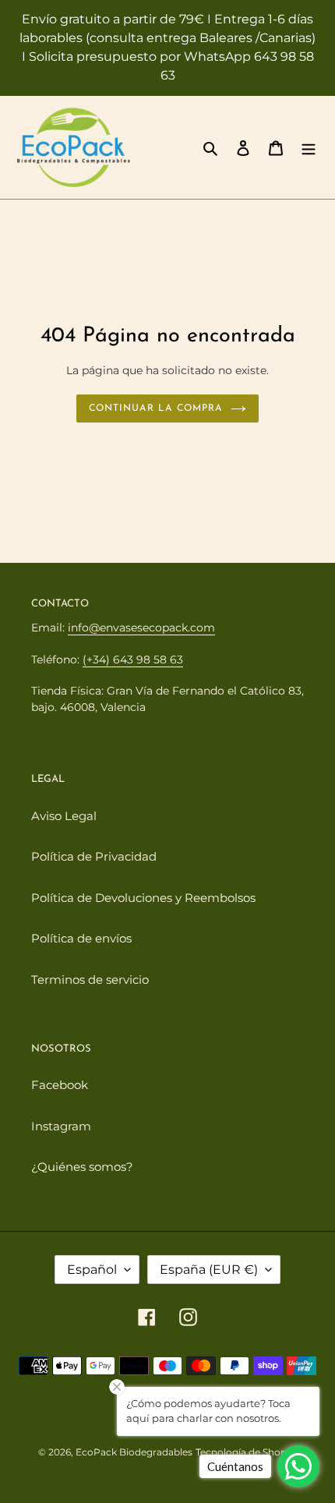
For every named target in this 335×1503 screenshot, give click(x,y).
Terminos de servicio (90, 979)
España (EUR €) (209, 1269)
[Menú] (308, 147)
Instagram (61, 1126)
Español (92, 1269)
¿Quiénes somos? (82, 1166)
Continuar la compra (155, 408)
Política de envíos (81, 938)
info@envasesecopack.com (141, 628)
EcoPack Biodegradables (134, 1452)
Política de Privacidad (94, 856)
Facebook (59, 1084)
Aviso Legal (64, 815)
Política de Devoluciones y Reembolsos (143, 897)
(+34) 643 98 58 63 (133, 659)
